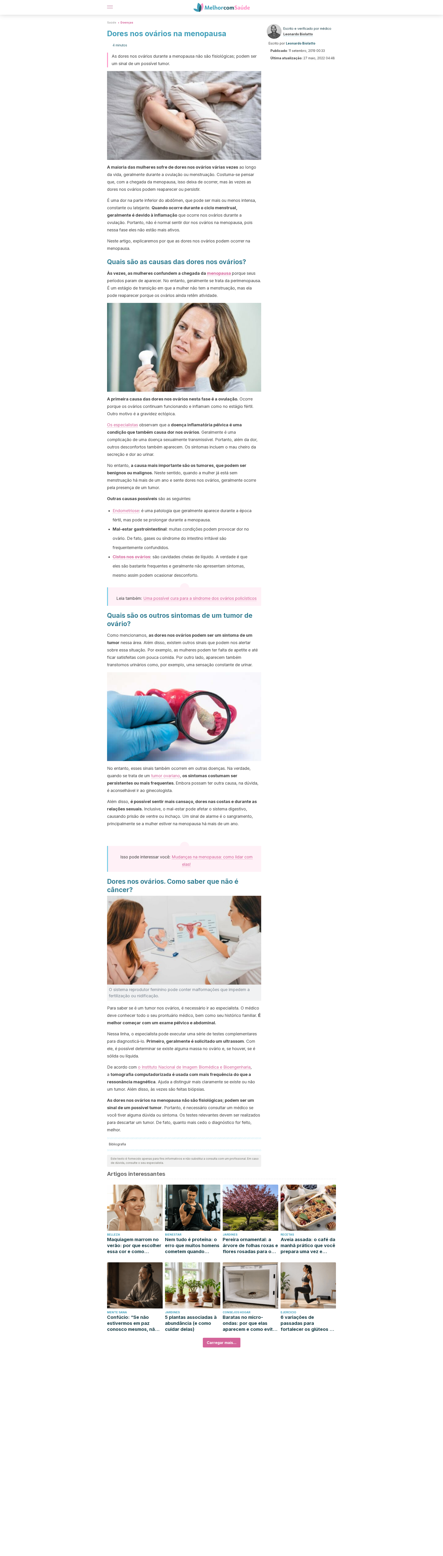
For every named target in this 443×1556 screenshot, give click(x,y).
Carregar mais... (221, 1342)
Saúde (111, 22)
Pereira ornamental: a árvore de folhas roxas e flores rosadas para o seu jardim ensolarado (250, 1245)
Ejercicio (288, 1312)
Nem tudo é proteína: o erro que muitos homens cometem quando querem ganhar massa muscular (192, 1245)
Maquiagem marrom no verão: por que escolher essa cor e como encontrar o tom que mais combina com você (134, 1245)
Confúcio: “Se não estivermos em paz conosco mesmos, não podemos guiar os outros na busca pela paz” (132, 1323)
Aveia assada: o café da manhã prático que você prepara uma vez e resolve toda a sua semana (308, 1245)
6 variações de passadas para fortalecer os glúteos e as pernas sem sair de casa (306, 1323)
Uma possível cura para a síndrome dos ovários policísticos (200, 598)
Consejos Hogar (236, 1312)
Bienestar (173, 1234)
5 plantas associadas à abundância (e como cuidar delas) (191, 1323)
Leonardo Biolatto (298, 34)
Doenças (126, 22)
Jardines (230, 1234)
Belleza (113, 1234)
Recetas (287, 1234)
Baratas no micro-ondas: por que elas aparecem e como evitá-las (250, 1323)
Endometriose (126, 510)
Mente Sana (117, 1312)
